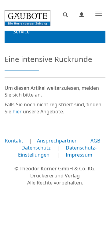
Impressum (79, 154)
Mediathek (25, 46)
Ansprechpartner (57, 140)
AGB (95, 140)
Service (21, 31)
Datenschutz (36, 147)
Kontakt (14, 140)
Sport (19, 17)
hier (17, 111)
